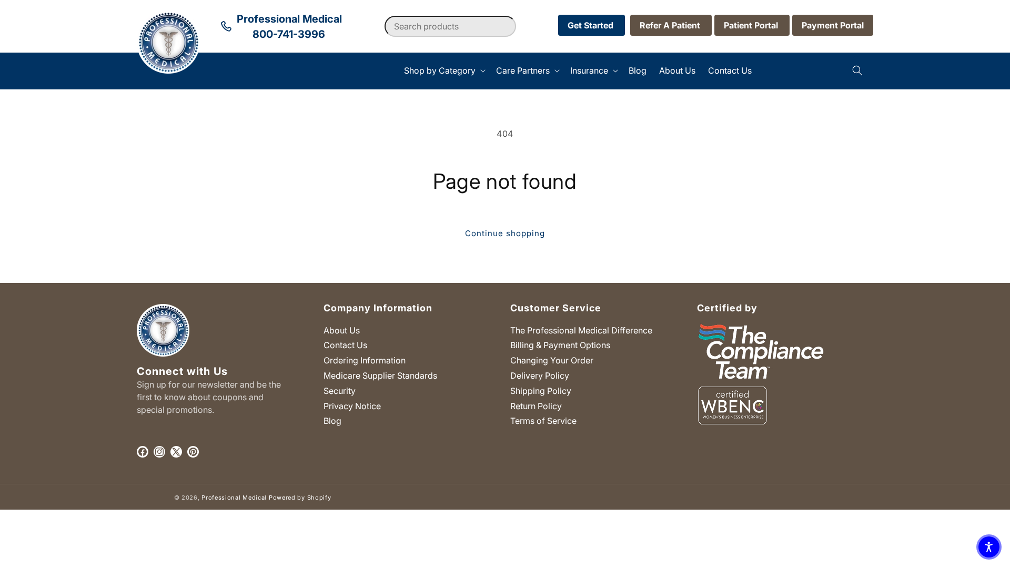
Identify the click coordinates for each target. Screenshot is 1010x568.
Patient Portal (752, 25)
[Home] (137, 71)
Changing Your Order (551, 360)
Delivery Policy (539, 375)
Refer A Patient (671, 25)
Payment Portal (833, 25)
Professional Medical (234, 497)
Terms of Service (543, 420)
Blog (332, 420)
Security (340, 391)
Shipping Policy (540, 391)
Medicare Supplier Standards (380, 375)
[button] (444, 71)
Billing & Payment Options (560, 345)
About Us (342, 330)
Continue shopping (505, 233)
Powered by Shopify (300, 497)
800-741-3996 (288, 34)
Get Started (591, 25)
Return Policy (536, 406)
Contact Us (345, 345)
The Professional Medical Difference (581, 330)
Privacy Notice (352, 406)
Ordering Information (365, 360)
